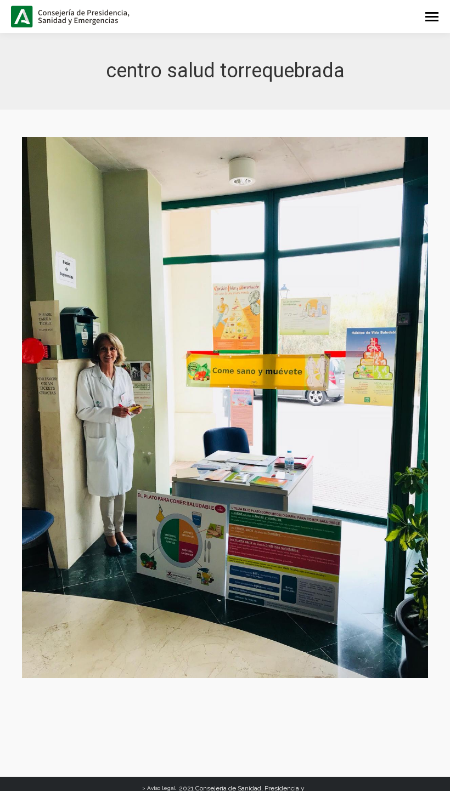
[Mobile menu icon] (432, 17)
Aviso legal (161, 788)
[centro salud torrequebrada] (225, 407)
